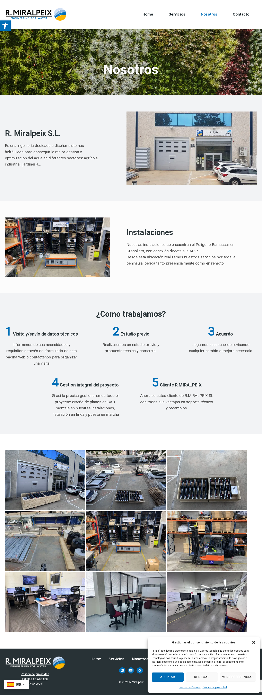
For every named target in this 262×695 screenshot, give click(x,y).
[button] (5, 25)
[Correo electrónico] (131, 670)
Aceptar (167, 677)
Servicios (177, 14)
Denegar (202, 677)
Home (147, 14)
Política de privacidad (215, 687)
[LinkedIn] (122, 670)
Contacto (241, 14)
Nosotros (209, 14)
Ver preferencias (238, 677)
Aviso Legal (35, 683)
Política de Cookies (190, 687)
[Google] (140, 670)
